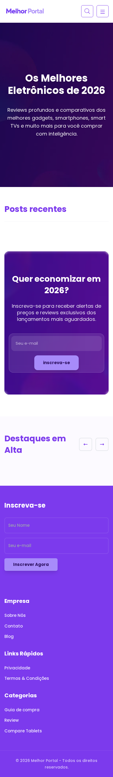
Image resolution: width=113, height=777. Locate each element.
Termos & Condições (26, 678)
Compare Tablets (23, 731)
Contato (13, 626)
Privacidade (17, 668)
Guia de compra (21, 710)
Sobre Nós (15, 615)
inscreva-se (56, 363)
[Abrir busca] (87, 11)
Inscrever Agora (31, 564)
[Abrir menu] (103, 11)
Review (11, 720)
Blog (9, 636)
